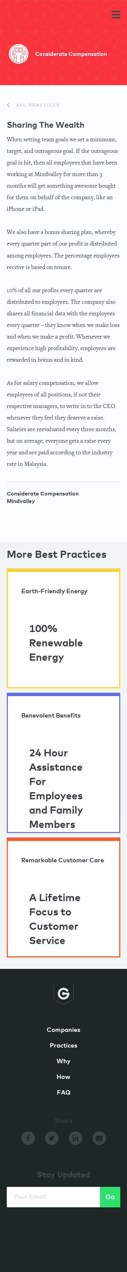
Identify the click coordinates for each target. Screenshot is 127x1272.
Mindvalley (21, 501)
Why (63, 1061)
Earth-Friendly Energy (54, 591)
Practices (63, 1046)
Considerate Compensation (43, 494)
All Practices (37, 106)
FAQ (63, 1093)
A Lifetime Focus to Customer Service (55, 919)
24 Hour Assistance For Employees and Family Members (56, 789)
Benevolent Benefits (51, 716)
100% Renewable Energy (56, 643)
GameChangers (30, 16)
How (63, 1077)
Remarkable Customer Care (62, 861)
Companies (63, 1030)
